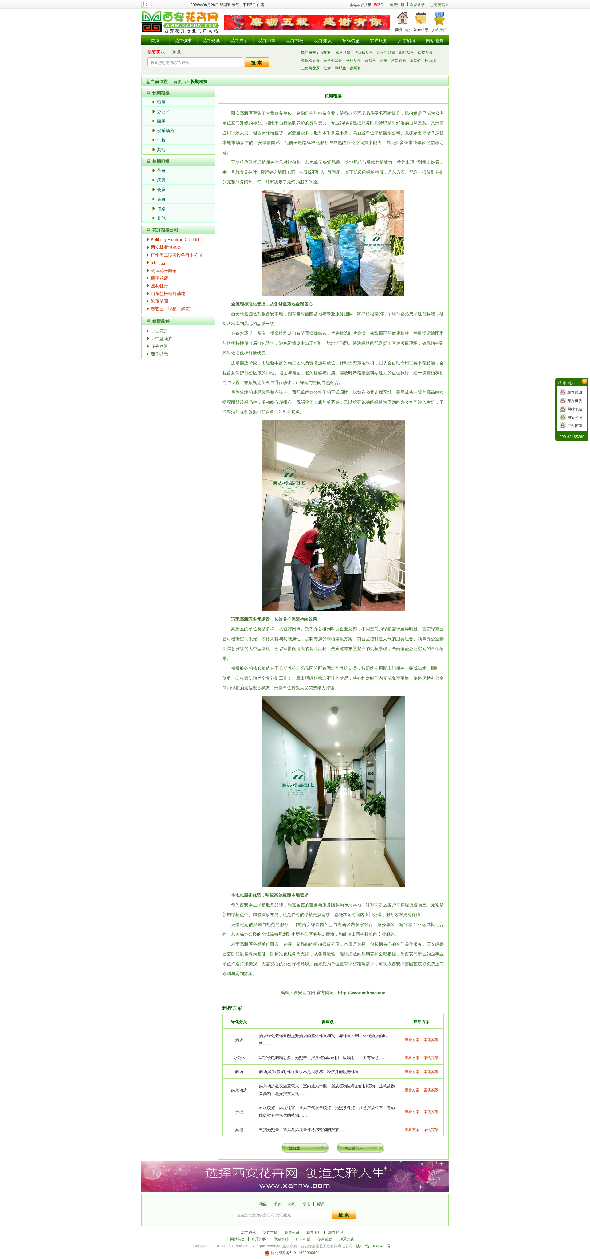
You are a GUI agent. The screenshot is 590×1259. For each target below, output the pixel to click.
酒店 (161, 102)
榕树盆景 (343, 52)
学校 (161, 140)
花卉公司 (292, 1232)
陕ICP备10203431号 (373, 1245)
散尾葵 (355, 67)
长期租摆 (161, 92)
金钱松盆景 (310, 60)
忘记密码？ (439, 4)
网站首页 (237, 1238)
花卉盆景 (159, 346)
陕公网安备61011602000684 (295, 1252)
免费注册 (397, 4)
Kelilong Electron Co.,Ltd (175, 239)
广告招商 (574, 425)
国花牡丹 (159, 285)
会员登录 (417, 4)
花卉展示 (239, 40)
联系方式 (346, 1238)
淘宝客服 (574, 417)
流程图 (294, 1147)
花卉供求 (183, 40)
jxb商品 (158, 262)
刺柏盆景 (406, 52)
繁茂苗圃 (159, 301)
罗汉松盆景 (363, 52)
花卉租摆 (267, 40)
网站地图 (434, 40)
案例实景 (431, 1039)
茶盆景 (370, 60)
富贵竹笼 (398, 60)
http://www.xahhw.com (361, 992)
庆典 (161, 180)
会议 (161, 189)
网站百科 (281, 1238)
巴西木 (430, 60)
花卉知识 (323, 40)
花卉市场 (295, 40)
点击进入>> (354, 1147)
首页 (155, 40)
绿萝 (383, 60)
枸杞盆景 (353, 60)
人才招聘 (406, 40)
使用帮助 (324, 1238)
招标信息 (351, 40)
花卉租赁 (574, 400)
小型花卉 (159, 330)
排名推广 (439, 29)
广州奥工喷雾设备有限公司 (177, 255)
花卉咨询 (574, 392)
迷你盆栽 (159, 354)
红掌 (327, 67)
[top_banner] (307, 22)
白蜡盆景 (425, 52)
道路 (161, 208)
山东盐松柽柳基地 (168, 293)
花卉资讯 (211, 40)
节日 (161, 170)
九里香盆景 (386, 52)
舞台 (161, 199)
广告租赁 (303, 1238)
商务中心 (402, 29)
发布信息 (421, 29)
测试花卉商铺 (164, 270)
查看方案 (412, 1039)
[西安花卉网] (181, 22)
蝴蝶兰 (340, 67)
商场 (161, 121)
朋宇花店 (159, 278)
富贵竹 (415, 60)
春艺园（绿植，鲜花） (172, 308)
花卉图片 (313, 1232)
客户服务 (378, 40)
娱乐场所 (165, 130)
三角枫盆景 (333, 60)
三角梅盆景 (310, 67)
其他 (161, 149)
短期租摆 (161, 161)
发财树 (326, 52)
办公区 (163, 111)
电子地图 (259, 1238)
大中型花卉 (161, 338)
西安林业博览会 (166, 247)
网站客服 (574, 408)
